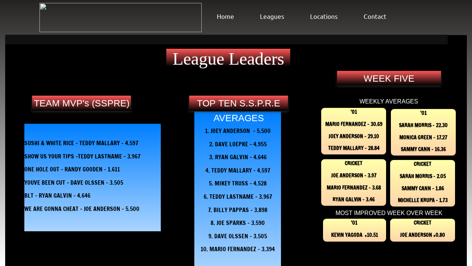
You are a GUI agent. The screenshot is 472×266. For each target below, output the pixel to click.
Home (225, 16)
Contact (375, 16)
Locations (324, 16)
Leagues (272, 16)
